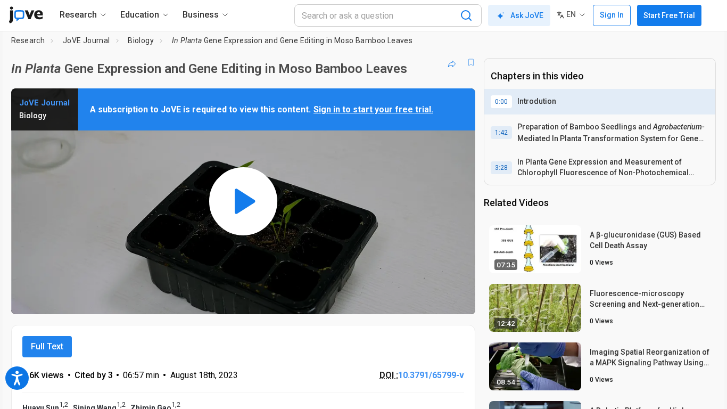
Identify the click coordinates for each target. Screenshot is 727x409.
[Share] (452, 62)
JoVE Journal (86, 40)
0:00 (501, 101)
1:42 (501, 132)
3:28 (501, 167)
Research (28, 40)
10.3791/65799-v (431, 375)
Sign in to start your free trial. (373, 109)
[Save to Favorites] (471, 62)
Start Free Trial (669, 15)
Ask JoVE (526, 15)
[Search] (466, 15)
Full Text (47, 346)
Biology (141, 40)
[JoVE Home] (26, 14)
